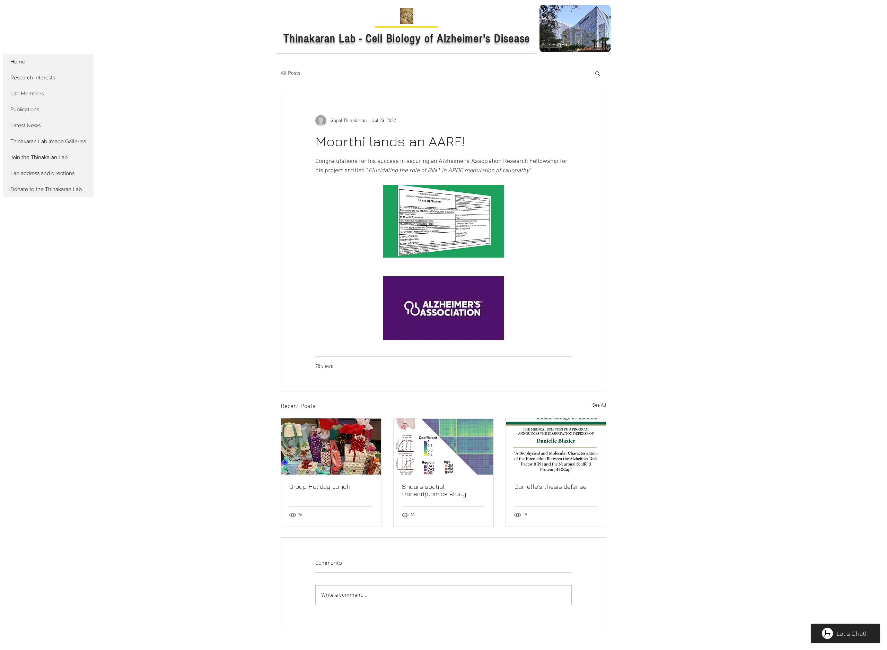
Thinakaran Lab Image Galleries (48, 141)
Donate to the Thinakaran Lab (46, 189)
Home (17, 62)
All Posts (290, 73)
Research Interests (32, 78)
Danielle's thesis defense (550, 486)
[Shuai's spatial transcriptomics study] (444, 446)
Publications (24, 109)
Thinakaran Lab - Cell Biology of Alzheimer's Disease (406, 38)
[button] (597, 73)
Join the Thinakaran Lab (39, 157)
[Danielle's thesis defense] (556, 446)
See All (599, 405)
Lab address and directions (42, 173)
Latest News (25, 125)
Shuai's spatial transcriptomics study (434, 490)
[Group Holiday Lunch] (331, 446)
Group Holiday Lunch (319, 486)
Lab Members (27, 93)
